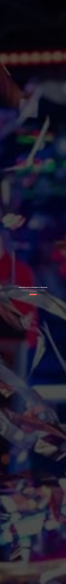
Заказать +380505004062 (33, 294)
